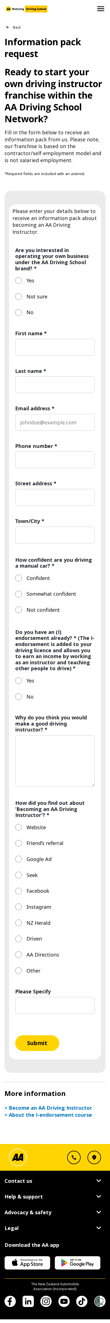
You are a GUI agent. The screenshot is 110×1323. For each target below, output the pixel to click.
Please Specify (33, 992)
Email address (34, 408)
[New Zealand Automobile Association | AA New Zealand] (26, 9)
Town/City (29, 521)
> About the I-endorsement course (48, 1114)
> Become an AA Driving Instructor (48, 1107)
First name (31, 333)
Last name (30, 371)
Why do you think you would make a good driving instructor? (51, 724)
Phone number (36, 446)
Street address (35, 484)
